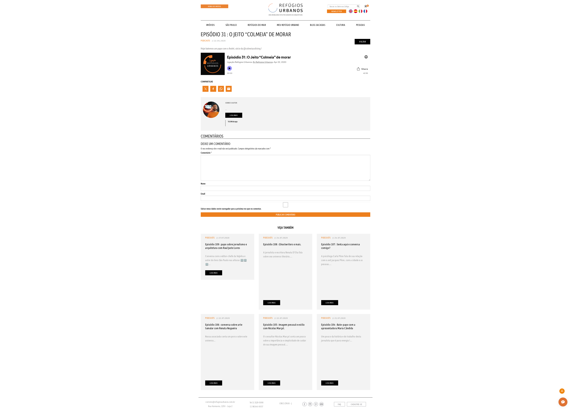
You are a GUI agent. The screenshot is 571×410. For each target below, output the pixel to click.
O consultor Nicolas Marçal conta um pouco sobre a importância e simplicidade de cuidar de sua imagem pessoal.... (284, 340)
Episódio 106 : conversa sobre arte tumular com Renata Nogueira (223, 326)
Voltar (362, 41)
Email (203, 193)
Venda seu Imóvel (214, 6)
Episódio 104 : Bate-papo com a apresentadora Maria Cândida (338, 326)
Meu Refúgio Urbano (288, 24)
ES (356, 11)
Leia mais (234, 115)
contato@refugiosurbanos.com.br (220, 401)
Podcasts (205, 40)
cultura (340, 24)
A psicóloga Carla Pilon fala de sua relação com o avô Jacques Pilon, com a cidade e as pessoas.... (342, 260)
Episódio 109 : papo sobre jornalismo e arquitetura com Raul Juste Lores (226, 246)
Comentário (206, 152)
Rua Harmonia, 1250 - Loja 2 (220, 406)
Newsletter (336, 11)
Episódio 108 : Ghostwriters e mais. (282, 244)
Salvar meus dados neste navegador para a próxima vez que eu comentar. (231, 208)
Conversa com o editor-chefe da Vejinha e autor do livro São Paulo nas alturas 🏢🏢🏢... (226, 260)
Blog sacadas (317, 24)
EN (351, 11)
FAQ (339, 404)
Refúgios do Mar (257, 24)
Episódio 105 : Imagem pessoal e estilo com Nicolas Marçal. (284, 326)
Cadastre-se (356, 404)
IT (361, 11)
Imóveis (210, 24)
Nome (203, 183)
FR (366, 11)
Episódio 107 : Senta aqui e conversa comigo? (340, 246)
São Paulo (231, 24)
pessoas (360, 24)
